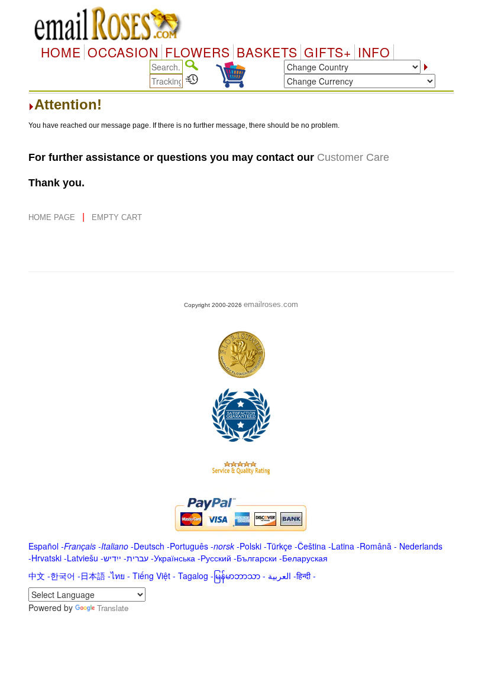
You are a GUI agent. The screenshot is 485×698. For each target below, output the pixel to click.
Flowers (197, 52)
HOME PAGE (52, 217)
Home (61, 52)
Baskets (267, 52)
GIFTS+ (327, 52)
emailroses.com (271, 304)
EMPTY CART (117, 217)
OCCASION (123, 52)
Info (374, 52)
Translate (112, 607)
